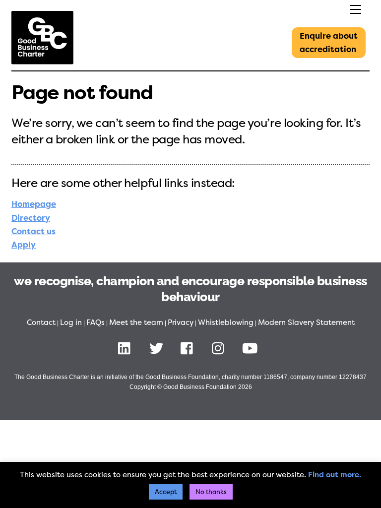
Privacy (180, 322)
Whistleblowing (226, 322)
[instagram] (220, 347)
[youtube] (251, 347)
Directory (30, 218)
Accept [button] (166, 492)
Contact (41, 322)
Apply (23, 245)
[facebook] (189, 347)
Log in (71, 322)
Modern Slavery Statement (306, 322)
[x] (158, 347)
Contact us (33, 231)
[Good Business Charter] (42, 60)
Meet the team (136, 322)
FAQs (95, 322)
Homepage (33, 204)
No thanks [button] (211, 492)
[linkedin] (126, 347)
